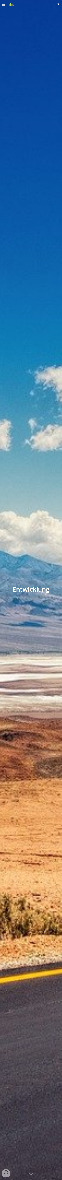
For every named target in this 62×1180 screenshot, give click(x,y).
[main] (31, 590)
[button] (4, 4)
